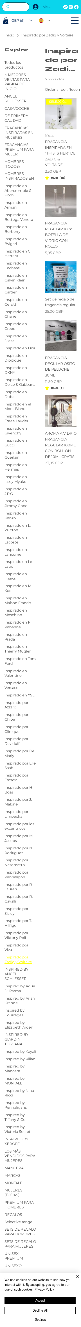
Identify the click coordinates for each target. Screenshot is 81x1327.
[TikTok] (65, 7)
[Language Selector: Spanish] (44, 21)
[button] (6, 20)
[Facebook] (76, 7)
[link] (55, 178)
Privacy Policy (44, 1289)
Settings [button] (40, 1319)
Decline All (40, 1310)
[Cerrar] (74, 1279)
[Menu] (75, 20)
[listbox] (22, 20)
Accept (40, 1300)
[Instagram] (71, 7)
